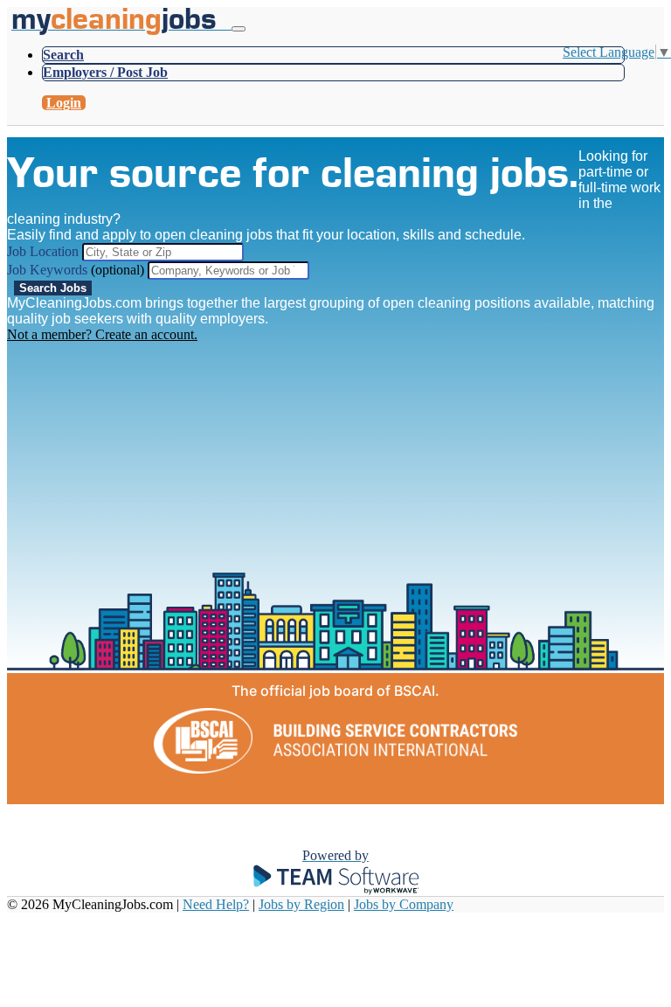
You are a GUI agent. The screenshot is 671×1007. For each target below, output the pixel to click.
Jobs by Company (403, 904)
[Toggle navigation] (239, 28)
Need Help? (216, 904)
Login (63, 102)
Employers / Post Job (105, 72)
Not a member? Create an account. (102, 334)
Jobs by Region (301, 904)
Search (63, 54)
